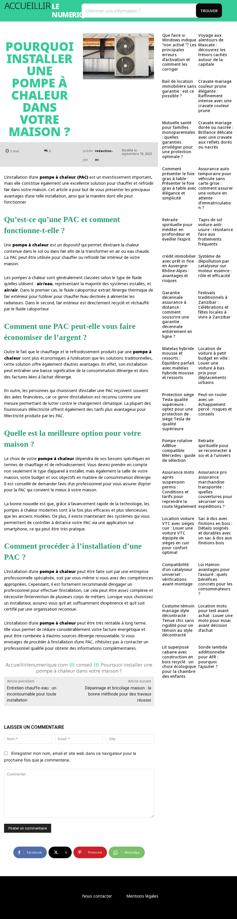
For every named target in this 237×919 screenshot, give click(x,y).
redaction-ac (104, 155)
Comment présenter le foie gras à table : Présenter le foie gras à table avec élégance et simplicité (179, 183)
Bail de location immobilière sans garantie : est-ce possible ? (179, 88)
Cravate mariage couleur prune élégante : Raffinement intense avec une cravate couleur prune (215, 95)
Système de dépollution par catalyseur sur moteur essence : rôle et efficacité (215, 265)
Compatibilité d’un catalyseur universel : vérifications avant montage (177, 574)
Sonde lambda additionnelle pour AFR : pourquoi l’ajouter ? (212, 656)
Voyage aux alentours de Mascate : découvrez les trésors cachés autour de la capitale (212, 49)
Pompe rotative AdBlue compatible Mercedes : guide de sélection (178, 450)
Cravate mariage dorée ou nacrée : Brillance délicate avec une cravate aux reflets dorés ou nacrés (215, 135)
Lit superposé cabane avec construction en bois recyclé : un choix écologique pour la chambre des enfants (179, 661)
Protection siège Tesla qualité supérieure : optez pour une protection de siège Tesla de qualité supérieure (178, 411)
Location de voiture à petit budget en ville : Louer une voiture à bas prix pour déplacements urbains (213, 365)
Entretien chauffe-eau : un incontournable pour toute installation (31, 694)
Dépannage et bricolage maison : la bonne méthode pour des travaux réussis (118, 694)
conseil (84, 664)
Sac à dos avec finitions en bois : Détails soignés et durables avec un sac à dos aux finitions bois (215, 530)
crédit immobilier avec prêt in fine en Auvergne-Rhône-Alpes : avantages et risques (179, 268)
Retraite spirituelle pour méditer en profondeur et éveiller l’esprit (177, 229)
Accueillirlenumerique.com (36, 664)
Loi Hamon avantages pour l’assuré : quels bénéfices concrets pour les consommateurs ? (215, 579)
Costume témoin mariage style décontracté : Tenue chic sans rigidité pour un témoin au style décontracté (178, 620)
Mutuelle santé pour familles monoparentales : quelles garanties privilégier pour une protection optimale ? (178, 140)
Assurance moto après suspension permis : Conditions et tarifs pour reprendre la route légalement (179, 489)
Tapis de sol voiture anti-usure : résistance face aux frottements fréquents (215, 232)
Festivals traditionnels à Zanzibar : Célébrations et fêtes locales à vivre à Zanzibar (214, 305)
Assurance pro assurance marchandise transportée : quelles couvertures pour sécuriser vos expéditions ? (215, 489)
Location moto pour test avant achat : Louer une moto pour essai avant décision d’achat (215, 618)
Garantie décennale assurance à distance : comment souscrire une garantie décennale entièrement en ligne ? (177, 314)
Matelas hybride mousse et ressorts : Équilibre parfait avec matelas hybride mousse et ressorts (178, 363)
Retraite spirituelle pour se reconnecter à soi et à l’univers (214, 448)
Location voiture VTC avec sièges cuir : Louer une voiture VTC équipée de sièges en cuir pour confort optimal (178, 535)
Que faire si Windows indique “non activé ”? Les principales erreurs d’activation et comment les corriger (179, 52)
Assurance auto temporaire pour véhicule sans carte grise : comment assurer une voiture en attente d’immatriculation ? (215, 188)
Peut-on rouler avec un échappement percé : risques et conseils (215, 404)
